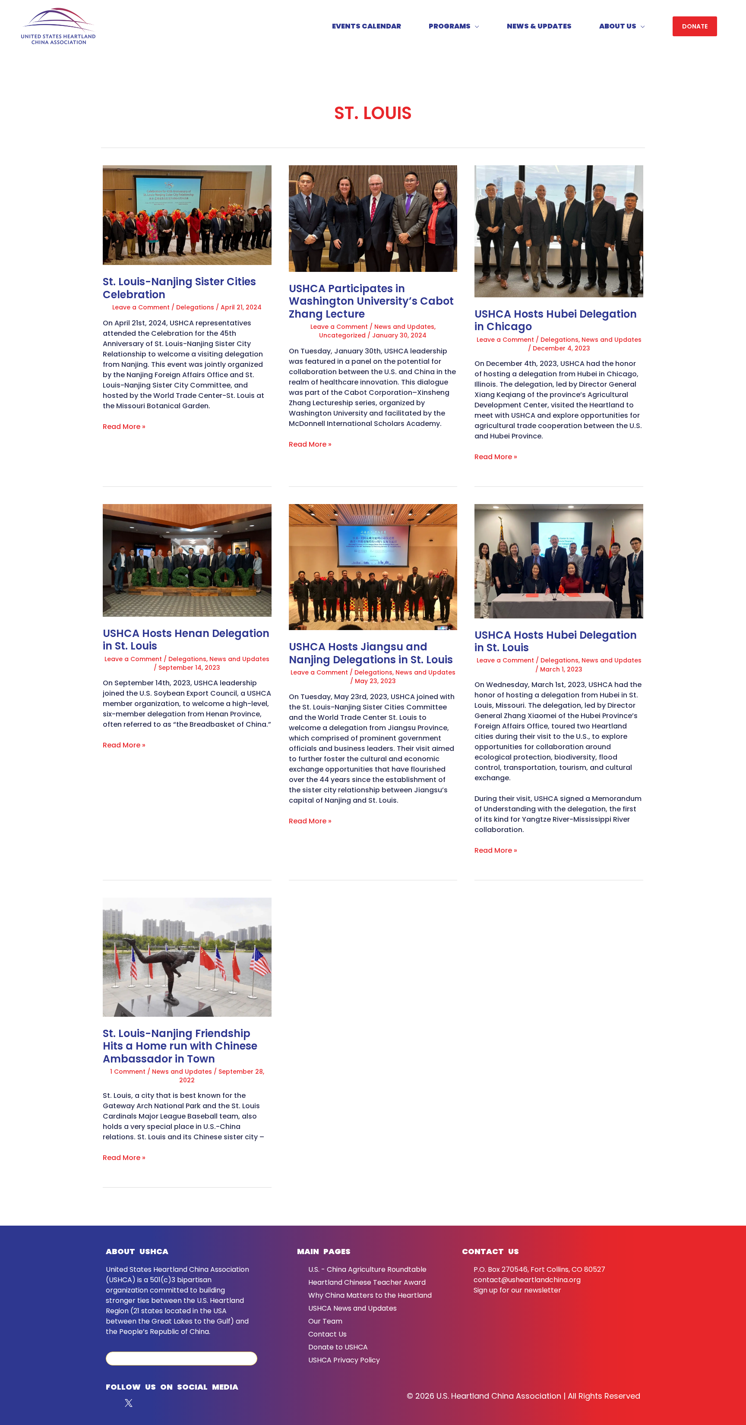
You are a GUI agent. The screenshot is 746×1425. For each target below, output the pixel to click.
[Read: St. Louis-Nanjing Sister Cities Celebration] (187, 215)
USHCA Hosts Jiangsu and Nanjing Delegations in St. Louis (371, 653)
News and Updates (404, 326)
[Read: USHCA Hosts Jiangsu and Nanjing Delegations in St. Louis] (373, 567)
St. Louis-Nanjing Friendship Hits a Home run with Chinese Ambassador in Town (180, 1046)
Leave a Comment (141, 307)
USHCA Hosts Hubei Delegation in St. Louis (555, 641)
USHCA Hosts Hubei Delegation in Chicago (555, 320)
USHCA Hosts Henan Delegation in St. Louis (186, 639)
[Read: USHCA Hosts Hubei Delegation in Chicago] (558, 231)
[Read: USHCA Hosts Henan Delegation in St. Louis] (187, 560)
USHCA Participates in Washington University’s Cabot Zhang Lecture (371, 301)
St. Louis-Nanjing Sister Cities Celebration (179, 288)
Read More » (124, 427)
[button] (695, 26)
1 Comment (127, 1071)
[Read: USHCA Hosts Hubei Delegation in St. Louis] (558, 561)
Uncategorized (342, 335)
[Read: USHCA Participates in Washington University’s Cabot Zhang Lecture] (373, 218)
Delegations (195, 307)
